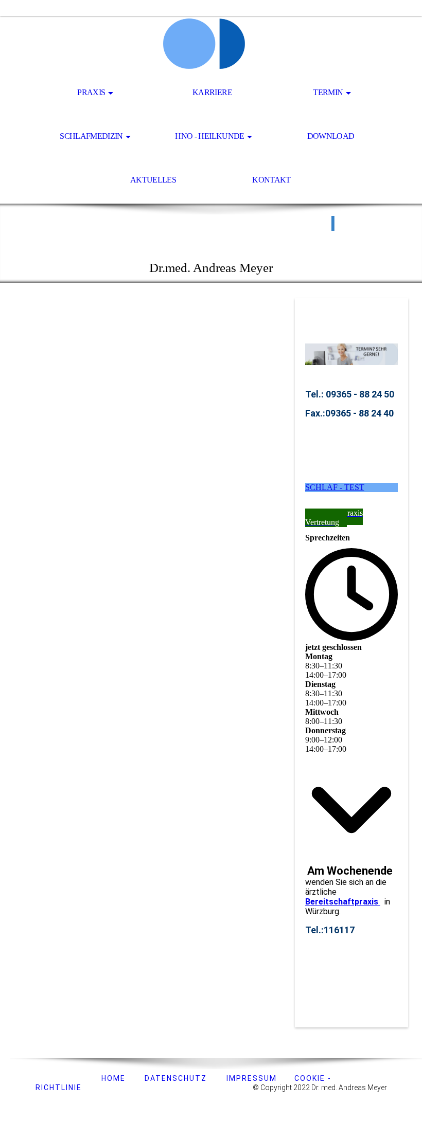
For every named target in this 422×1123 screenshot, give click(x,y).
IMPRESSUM (251, 1078)
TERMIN (328, 92)
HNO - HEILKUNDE (209, 136)
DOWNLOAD (331, 136)
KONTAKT (271, 179)
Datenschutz (176, 1078)
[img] (211, 44)
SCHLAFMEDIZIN (91, 136)
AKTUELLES (153, 179)
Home (112, 1078)
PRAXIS (91, 92)
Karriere (212, 92)
